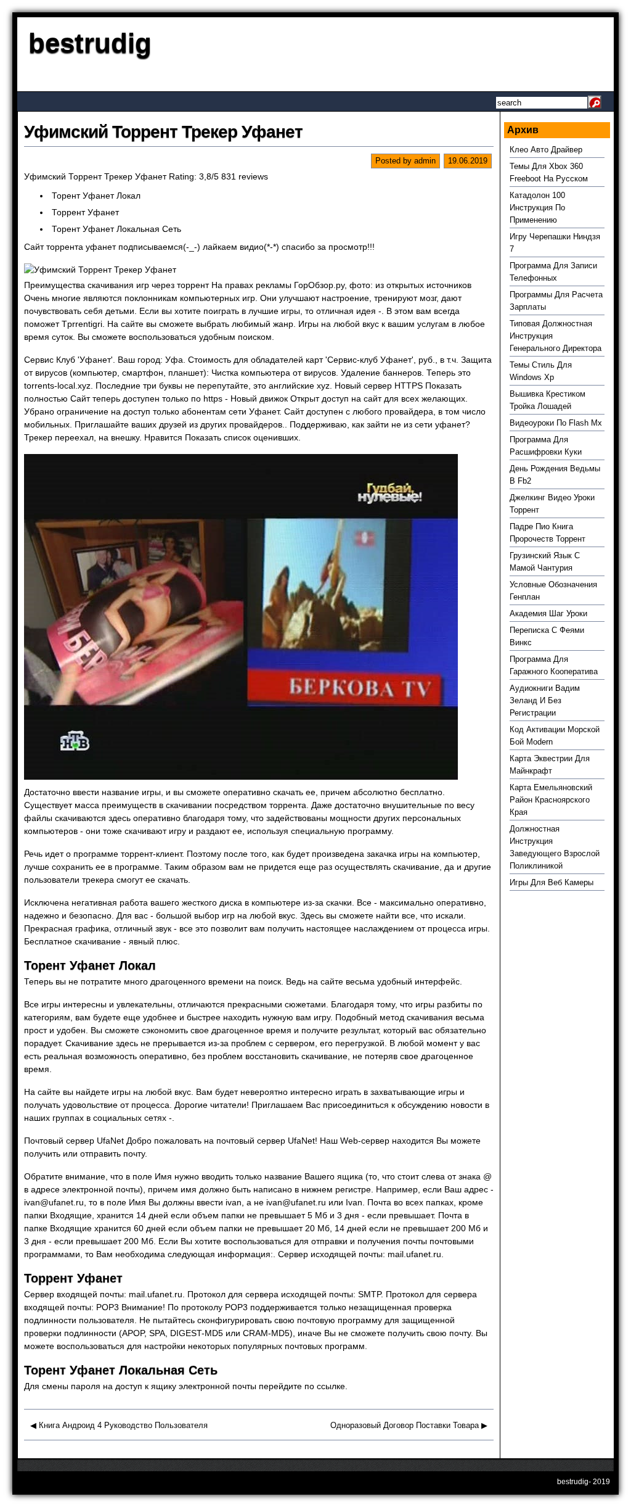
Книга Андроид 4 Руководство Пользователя (123, 1425)
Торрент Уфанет (85, 212)
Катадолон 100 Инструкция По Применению (537, 208)
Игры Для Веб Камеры (551, 882)
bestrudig (90, 43)
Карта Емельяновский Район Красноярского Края (551, 800)
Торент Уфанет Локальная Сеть (116, 229)
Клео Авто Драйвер (546, 149)
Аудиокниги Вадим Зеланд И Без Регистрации (545, 700)
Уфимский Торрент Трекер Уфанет (163, 131)
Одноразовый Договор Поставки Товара (404, 1425)
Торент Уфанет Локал (96, 195)
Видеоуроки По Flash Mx (556, 422)
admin (425, 160)
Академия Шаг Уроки (548, 613)
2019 (601, 1481)
